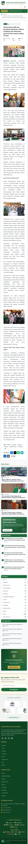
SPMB (3, 776)
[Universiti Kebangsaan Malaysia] (12, 713)
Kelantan (9, 447)
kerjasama (20, 447)
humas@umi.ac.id (7, 812)
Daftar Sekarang (13, 669)
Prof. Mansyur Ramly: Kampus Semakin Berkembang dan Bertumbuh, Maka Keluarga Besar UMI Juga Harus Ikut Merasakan (15, 556)
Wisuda (3, 787)
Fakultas (4, 753)
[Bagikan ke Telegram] (22, 455)
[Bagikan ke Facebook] (11, 455)
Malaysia (6, 449)
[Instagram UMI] (5, 741)
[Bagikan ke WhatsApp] (18, 455)
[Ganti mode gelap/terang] (20, 7)
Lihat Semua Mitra (13, 720)
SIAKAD (3, 781)
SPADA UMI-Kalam (6, 778)
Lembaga (4, 756)
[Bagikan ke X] (15, 455)
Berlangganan (14, 692)
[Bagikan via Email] (8, 458)
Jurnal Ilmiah (5, 795)
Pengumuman (5, 762)
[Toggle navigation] (24, 7)
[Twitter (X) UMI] (8, 741)
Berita (5, 14)
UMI (5, 451)
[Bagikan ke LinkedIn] (4, 458)
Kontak (3, 767)
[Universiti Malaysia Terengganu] (7, 706)
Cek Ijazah (4, 790)
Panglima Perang (13, 449)
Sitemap (4, 798)
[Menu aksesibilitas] (2, 841)
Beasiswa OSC (5, 784)
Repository (4, 792)
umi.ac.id (13, 60)
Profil (3, 751)
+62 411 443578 (6, 810)
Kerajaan (14, 447)
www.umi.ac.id (6, 815)
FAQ (3, 765)
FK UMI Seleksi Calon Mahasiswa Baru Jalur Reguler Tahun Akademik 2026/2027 (14, 570)
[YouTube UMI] (12, 741)
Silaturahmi (20, 449)
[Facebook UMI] (2, 741)
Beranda (4, 748)
